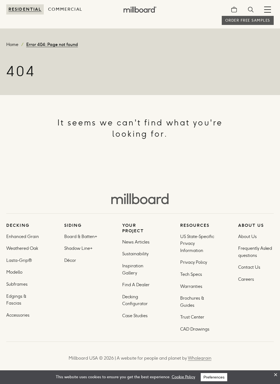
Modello (14, 272)
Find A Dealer (136, 285)
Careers (246, 279)
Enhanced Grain (22, 236)
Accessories (18, 315)
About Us (247, 236)
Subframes (17, 284)
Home (12, 44)
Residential (25, 9)
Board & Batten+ (80, 236)
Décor (70, 260)
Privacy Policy (194, 262)
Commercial (65, 9)
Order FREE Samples (247, 20)
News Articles (136, 242)
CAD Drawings (194, 329)
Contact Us (249, 267)
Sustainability (135, 254)
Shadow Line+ (78, 248)
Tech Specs (191, 274)
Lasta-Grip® (19, 260)
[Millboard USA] (140, 198)
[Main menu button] (267, 10)
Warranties (191, 286)
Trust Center (192, 317)
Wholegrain (199, 358)
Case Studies (135, 316)
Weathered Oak (22, 248)
